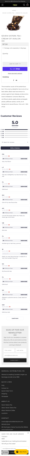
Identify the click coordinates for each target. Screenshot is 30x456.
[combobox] (27, 142)
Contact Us (5, 388)
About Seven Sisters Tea (9, 407)
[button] (14, 129)
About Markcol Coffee (8, 410)
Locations (4, 413)
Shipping (4, 393)
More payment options (15, 73)
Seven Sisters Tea (7, 405)
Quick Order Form (7, 391)
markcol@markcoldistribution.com (12, 421)
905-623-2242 (6, 424)
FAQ (3, 385)
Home (14, 10)
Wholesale (5, 396)
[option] (15, 23)
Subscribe (14, 360)
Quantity (5, 53)
